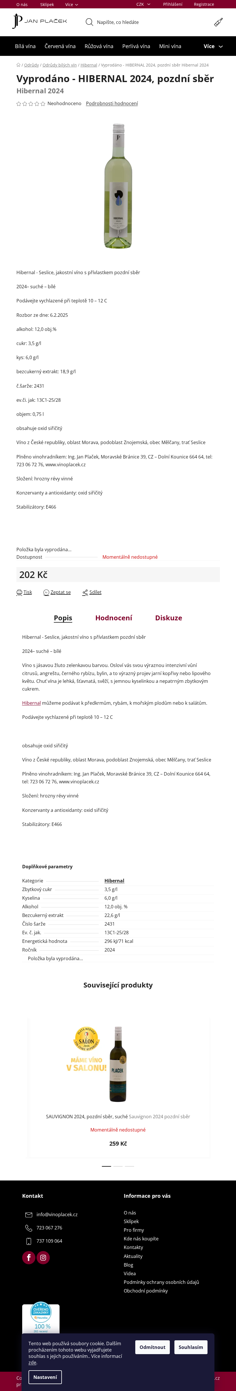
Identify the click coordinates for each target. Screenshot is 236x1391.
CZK (140, 4)
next (215, 1091)
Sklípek (47, 4)
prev (21, 1091)
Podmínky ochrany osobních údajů (161, 1282)
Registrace (204, 4)
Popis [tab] (63, 617)
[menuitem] (25, 46)
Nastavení (45, 1377)
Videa (130, 1273)
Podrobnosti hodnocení (112, 103)
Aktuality (133, 1256)
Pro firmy (134, 1230)
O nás (22, 4)
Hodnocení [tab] (113, 617)
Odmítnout (152, 1347)
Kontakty (133, 1247)
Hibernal (31, 703)
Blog (128, 1265)
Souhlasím (191, 1347)
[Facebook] (28, 1257)
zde (32, 1362)
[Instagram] (43, 1257)
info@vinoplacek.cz (57, 1214)
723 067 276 (49, 1228)
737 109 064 (49, 1241)
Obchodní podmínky (146, 1291)
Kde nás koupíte (141, 1238)
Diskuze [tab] (168, 617)
